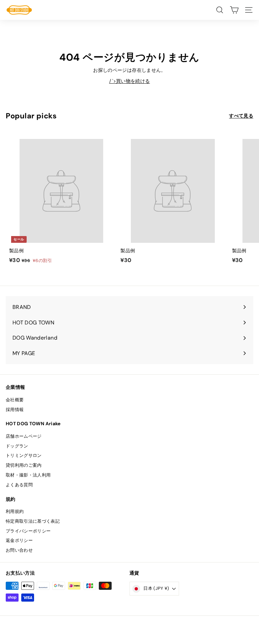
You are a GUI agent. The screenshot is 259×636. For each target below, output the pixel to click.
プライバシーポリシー (28, 531)
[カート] (234, 10)
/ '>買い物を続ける (129, 81)
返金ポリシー (19, 540)
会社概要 (15, 400)
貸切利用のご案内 (24, 465)
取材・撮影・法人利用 (28, 475)
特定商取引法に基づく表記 (33, 521)
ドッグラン (17, 446)
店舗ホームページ (24, 436)
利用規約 (15, 511)
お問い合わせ (19, 550)
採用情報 (15, 409)
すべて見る (241, 116)
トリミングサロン (24, 455)
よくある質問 (19, 485)
